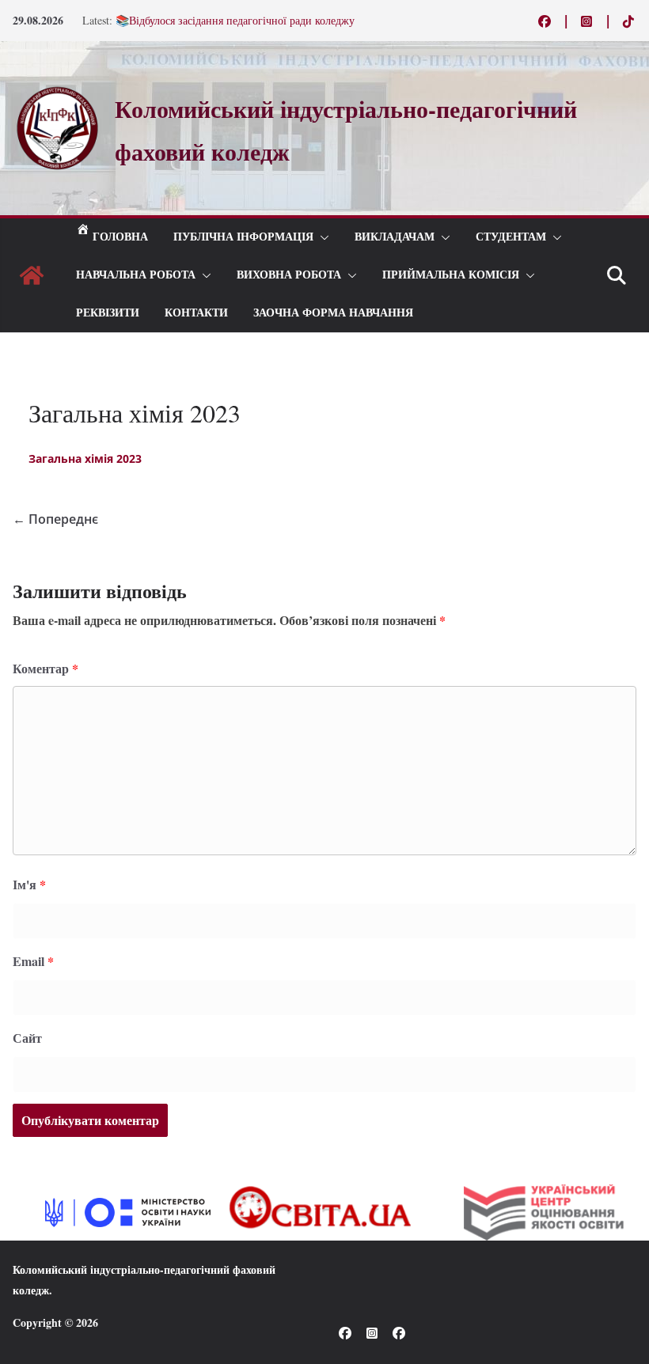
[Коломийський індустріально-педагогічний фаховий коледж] (31, 275)
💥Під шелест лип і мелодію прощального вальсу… (240, 12)
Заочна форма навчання (333, 313)
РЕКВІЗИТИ (107, 313)
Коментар (45, 668)
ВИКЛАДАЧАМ (395, 237)
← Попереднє (55, 519)
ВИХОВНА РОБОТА (289, 275)
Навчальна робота (135, 275)
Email (33, 961)
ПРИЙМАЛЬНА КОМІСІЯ (450, 275)
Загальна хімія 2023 (85, 458)
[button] (321, 237)
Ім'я (29, 884)
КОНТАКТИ (196, 313)
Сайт (27, 1038)
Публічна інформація (243, 237)
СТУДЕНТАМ (511, 237)
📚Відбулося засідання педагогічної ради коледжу (235, 28)
